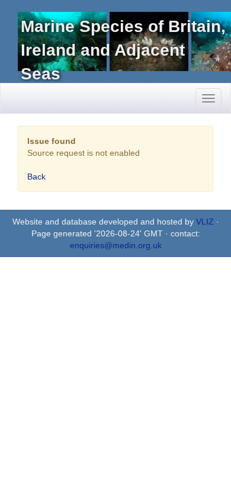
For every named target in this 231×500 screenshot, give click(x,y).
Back (36, 176)
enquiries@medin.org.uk (116, 245)
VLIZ (205, 221)
